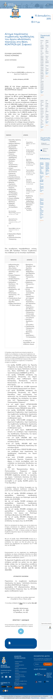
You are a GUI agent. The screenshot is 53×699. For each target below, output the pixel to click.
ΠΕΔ (47, 681)
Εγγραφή (47, 664)
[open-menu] (48, 4)
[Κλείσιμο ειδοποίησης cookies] (51, 697)
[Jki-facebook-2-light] (6, 677)
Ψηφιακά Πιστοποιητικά (45, 144)
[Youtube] (10, 677)
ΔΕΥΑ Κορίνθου (40, 674)
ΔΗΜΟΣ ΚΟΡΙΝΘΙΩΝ (12, 4)
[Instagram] (2, 677)
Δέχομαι (43, 698)
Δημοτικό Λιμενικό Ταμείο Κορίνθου (49, 675)
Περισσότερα (35, 698)
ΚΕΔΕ (39, 681)
